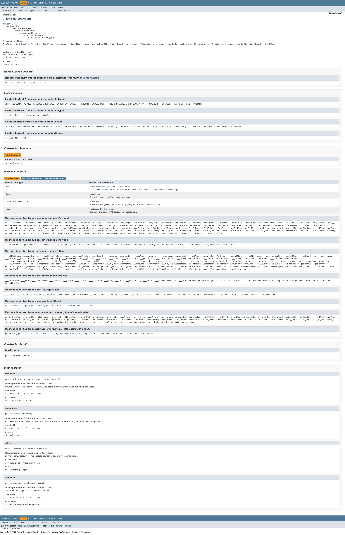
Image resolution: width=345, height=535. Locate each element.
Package (14, 3)
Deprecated (44, 3)
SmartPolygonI (13, 163)
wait (79, 306)
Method (35, 11)
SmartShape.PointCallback (18, 83)
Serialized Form (11, 65)
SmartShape (270, 44)
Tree (35, 3)
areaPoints (94, 187)
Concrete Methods (55, 178)
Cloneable (35, 44)
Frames (33, 7)
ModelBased (48, 44)
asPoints (93, 201)
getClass (29, 306)
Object (57, 301)
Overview (5, 3)
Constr (27, 11)
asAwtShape (94, 194)
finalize (18, 306)
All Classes (57, 7)
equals (8, 306)
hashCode (39, 306)
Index (53, 3)
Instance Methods (31, 178)
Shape (8, 194)
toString (71, 306)
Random (103, 209)
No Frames (42, 7)
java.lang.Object (10, 24)
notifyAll (60, 306)
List (8, 201)
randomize (94, 209)
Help (60, 3)
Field (20, 11)
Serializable (22, 44)
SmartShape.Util (41, 83)
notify (49, 306)
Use (30, 3)
